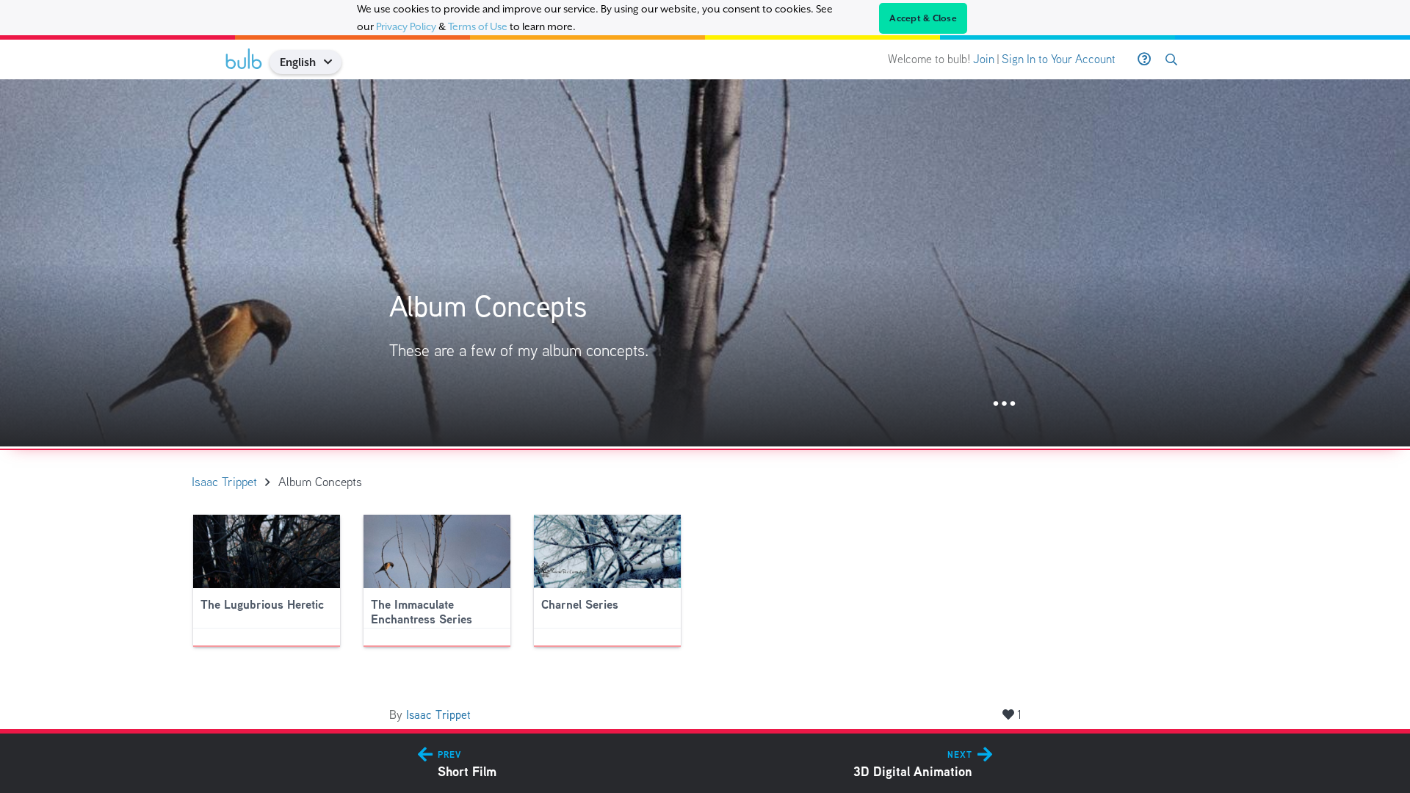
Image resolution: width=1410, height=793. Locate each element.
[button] (333, 62)
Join (983, 59)
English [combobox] (298, 62)
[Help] (1144, 59)
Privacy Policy (406, 26)
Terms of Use (477, 26)
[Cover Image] (705, 262)
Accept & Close (923, 18)
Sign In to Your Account (1059, 59)
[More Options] (1004, 404)
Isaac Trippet (438, 714)
